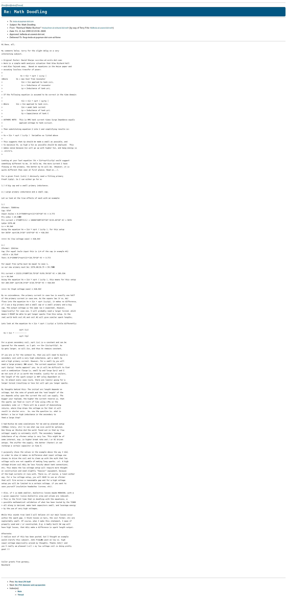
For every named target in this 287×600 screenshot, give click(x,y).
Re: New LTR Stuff (22, 582)
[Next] (8, 5)
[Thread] (19, 5)
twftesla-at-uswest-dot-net (101, 28)
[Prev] (3, 5)
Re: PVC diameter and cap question (30, 585)
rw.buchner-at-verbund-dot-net (55, 28)
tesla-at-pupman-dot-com (23, 21)
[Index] (13, 5)
